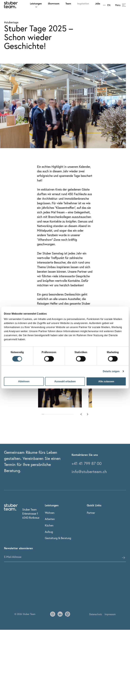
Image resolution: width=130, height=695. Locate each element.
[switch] (49, 359)
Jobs (97, 3)
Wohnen (49, 512)
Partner (91, 512)
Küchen (49, 525)
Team (68, 3)
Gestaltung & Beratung (58, 538)
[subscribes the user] (123, 557)
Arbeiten (50, 519)
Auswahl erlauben (65, 381)
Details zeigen (111, 371)
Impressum (110, 614)
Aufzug (49, 531)
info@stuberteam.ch (89, 471)
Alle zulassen (106, 381)
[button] (81, 414)
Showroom (53, 3)
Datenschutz (95, 614)
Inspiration (83, 3)
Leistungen (36, 3)
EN (108, 5)
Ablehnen (23, 381)
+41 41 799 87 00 (87, 463)
